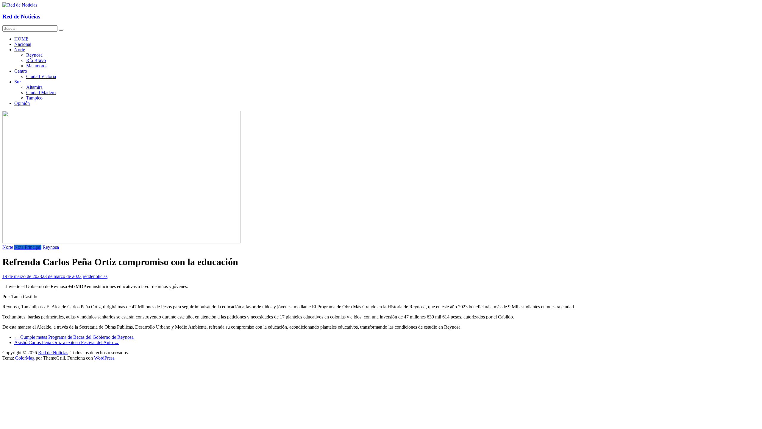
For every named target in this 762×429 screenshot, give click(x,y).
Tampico (34, 97)
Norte (19, 49)
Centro (20, 71)
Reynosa (34, 54)
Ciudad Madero (41, 92)
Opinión (22, 103)
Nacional (22, 44)
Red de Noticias (21, 16)
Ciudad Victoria (41, 76)
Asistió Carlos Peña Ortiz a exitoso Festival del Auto (66, 342)
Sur (17, 81)
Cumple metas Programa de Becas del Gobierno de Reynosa (74, 337)
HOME (21, 38)
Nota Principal (27, 247)
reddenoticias (95, 276)
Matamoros (36, 65)
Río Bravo (36, 60)
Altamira (34, 87)
